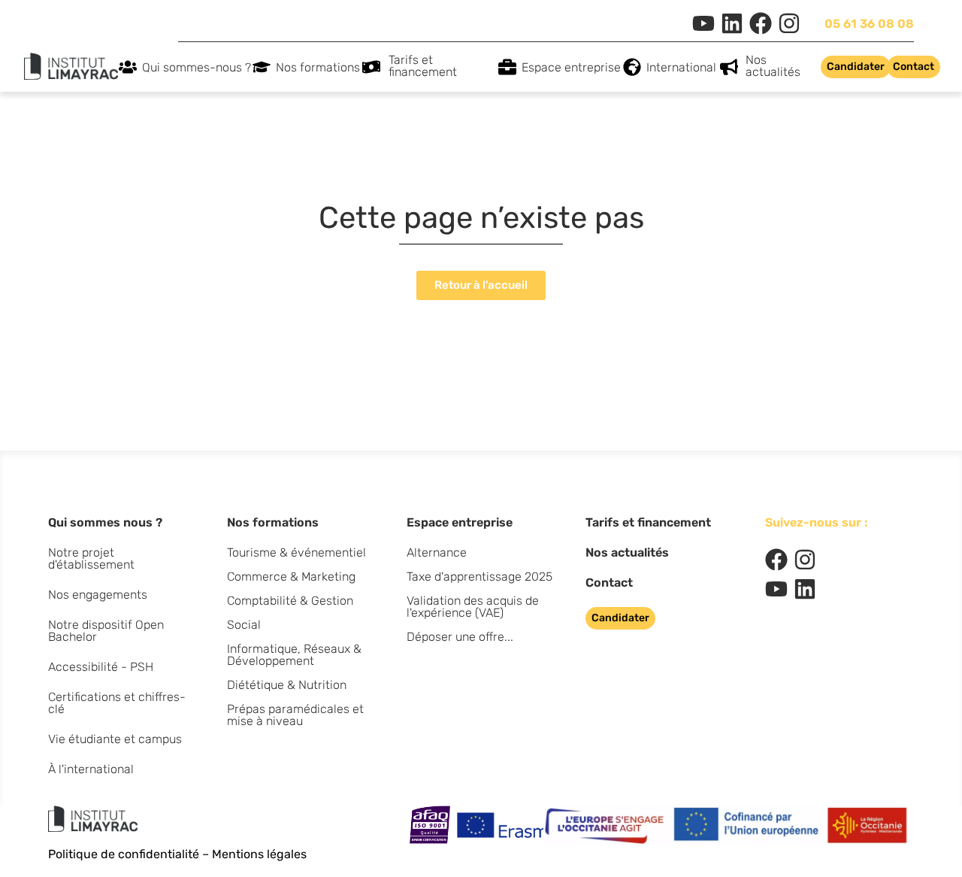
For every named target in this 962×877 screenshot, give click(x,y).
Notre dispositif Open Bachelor (106, 631)
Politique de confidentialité (123, 854)
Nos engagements (97, 594)
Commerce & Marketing (291, 576)
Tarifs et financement (423, 66)
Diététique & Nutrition (286, 685)
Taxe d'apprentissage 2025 (479, 576)
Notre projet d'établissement (91, 558)
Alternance (437, 552)
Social (244, 625)
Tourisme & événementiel (296, 552)
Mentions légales (259, 854)
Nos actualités (773, 66)
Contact (609, 582)
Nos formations (318, 67)
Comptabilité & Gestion (290, 600)
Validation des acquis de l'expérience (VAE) (473, 606)
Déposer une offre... (460, 637)
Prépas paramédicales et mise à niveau (295, 715)
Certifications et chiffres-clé (117, 703)
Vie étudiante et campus (115, 739)
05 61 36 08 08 (869, 24)
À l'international (91, 769)
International (681, 67)
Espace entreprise (571, 67)
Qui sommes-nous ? (196, 67)
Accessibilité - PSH (100, 667)
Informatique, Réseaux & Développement (294, 655)
